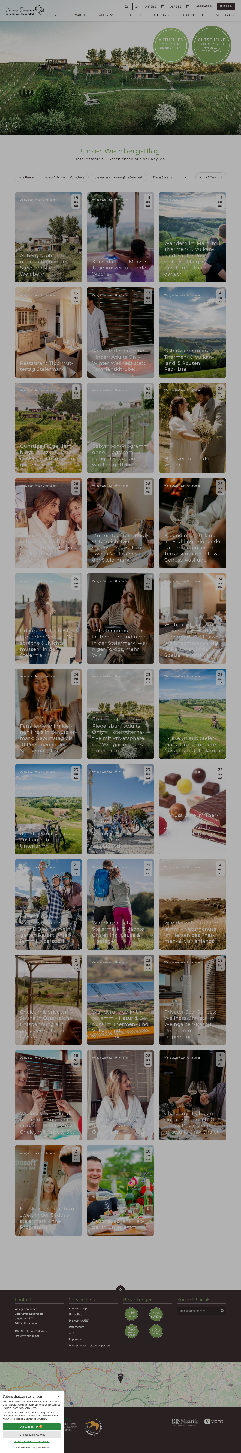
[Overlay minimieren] (59, 1396)
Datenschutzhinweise (24, 1447)
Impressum (44, 1447)
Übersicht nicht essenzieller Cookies (32, 1441)
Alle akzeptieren (29, 1426)
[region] (32, 1410)
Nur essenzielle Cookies (31, 1434)
